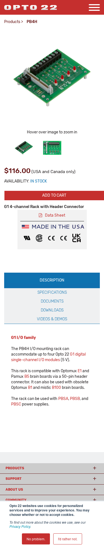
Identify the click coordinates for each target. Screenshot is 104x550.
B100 (56, 387)
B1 (30, 387)
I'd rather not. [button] (67, 538)
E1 (80, 371)
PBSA (63, 398)
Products (12, 21)
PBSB (75, 398)
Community (16, 500)
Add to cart (54, 195)
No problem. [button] (36, 538)
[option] (24, 147)
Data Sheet (55, 215)
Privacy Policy (19, 526)
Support (14, 479)
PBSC (16, 404)
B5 (26, 376)
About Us (14, 489)
